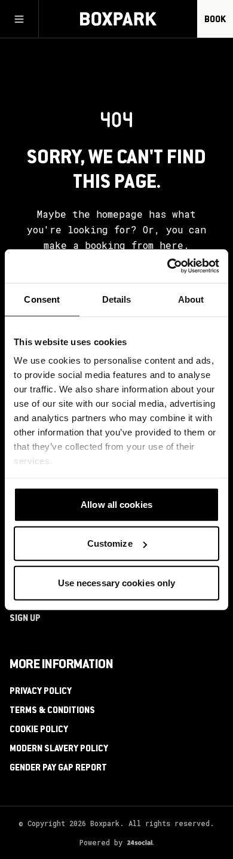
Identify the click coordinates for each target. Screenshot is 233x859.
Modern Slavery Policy (59, 749)
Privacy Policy (41, 692)
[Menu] (19, 19)
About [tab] (191, 299)
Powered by (100, 842)
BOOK (215, 20)
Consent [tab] (42, 299)
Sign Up (25, 619)
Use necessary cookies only (117, 582)
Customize (110, 543)
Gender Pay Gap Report (58, 768)
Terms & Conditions (52, 711)
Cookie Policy (39, 730)
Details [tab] (116, 299)
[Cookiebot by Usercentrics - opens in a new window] (167, 266)
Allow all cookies (116, 504)
